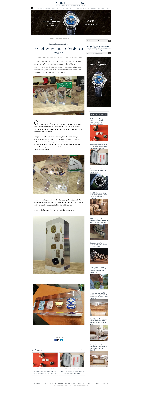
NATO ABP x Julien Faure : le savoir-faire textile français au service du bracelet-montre (99, 220)
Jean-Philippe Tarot (43, 57)
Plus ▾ (108, 8)
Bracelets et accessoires (96, 8)
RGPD (97, 383)
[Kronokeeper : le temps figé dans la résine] (58, 76)
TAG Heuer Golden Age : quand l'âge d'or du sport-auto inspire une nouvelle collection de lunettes (45, 373)
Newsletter (70, 383)
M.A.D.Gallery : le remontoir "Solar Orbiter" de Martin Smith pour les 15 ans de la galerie (98, 321)
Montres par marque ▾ (52, 8)
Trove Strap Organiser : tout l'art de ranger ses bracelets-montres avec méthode (72, 372)
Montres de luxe (71, 3)
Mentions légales (85, 383)
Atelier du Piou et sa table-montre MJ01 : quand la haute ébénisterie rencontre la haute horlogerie (99, 295)
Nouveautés (40, 8)
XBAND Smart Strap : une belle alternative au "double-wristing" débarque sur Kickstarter (98, 269)
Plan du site (48, 383)
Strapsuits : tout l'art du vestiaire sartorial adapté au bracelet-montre (98, 244)
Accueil (52, 38)
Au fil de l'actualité (66, 8)
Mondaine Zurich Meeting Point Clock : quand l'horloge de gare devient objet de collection (98, 195)
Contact (104, 383)
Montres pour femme (79, 8)
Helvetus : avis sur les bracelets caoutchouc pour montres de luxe (98, 170)
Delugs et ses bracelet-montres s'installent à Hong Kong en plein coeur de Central (98, 347)
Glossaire (59, 383)
